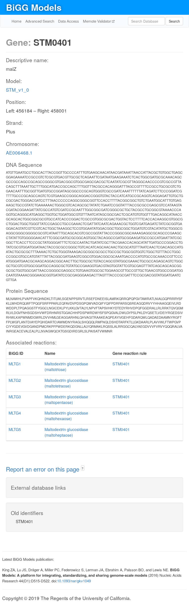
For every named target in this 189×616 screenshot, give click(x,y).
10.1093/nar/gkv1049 (74, 580)
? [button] (82, 468)
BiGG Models (34, 7)
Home (16, 21)
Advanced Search (39, 21)
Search (174, 21)
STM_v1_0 (17, 89)
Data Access (68, 21)
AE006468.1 (19, 152)
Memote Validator (97, 21)
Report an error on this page (43, 469)
